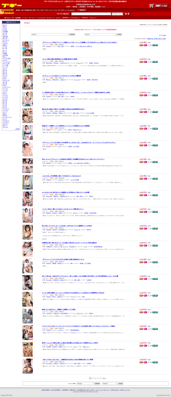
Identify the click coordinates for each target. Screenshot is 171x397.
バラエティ (61, 179)
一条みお (62, 79)
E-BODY (89, 280)
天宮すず (56, 363)
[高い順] (158, 38)
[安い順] (154, 38)
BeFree (89, 229)
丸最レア (61, 213)
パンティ (5, 98)
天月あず (48, 46)
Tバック (5, 75)
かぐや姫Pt (76, 146)
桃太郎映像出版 (98, 246)
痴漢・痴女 (76, 113)
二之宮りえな (63, 63)
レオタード (6, 120)
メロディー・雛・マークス (61, 246)
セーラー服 (6, 63)
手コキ (5, 77)
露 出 (5, 125)
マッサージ (6, 108)
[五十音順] (163, 38)
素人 (72, 263)
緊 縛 (5, 38)
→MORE (17, 129)
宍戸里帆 (48, 346)
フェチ (59, 129)
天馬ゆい (61, 113)
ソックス (5, 67)
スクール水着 (6, 58)
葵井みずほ (55, 79)
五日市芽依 (62, 229)
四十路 (5, 115)
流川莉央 (54, 113)
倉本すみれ (49, 63)
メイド (5, 112)
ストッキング (6, 61)
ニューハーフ (6, 87)
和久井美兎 (64, 313)
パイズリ (5, 88)
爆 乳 (5, 93)
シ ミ (5, 50)
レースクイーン (7, 117)
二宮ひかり (49, 313)
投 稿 (5, 82)
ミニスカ (5, 110)
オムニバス (79, 63)
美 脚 (5, 100)
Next (104, 378)
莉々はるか (49, 280)
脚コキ (5, 26)
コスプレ (5, 43)
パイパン (5, 90)
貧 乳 (5, 107)
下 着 (5, 46)
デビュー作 (6, 80)
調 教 (5, 73)
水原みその (57, 313)
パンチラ (5, 97)
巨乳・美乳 (61, 46)
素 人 (5, 56)
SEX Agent (95, 79)
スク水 (5, 60)
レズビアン (6, 122)
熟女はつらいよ (77, 129)
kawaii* (73, 96)
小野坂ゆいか (63, 196)
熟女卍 (70, 129)
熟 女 (5, 51)
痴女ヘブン (86, 346)
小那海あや (49, 246)
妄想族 (72, 46)
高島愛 (54, 263)
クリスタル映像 (90, 113)
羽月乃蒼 (48, 229)
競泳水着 (5, 36)
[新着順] (149, 38)
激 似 (5, 41)
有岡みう (61, 346)
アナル (5, 28)
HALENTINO (93, 213)
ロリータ (5, 127)
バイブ (5, 92)
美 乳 (5, 103)
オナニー (75, 213)
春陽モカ (56, 196)
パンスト (5, 95)
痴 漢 (5, 70)
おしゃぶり (77, 79)
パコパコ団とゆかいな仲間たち (84, 46)
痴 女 (5, 72)
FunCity (96, 63)
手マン (5, 78)
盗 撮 (5, 83)
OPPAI (91, 196)
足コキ (5, 25)
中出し (5, 85)
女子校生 (5, 55)
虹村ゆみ (48, 213)
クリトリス (6, 40)
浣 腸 (5, 33)
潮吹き (5, 45)
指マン (5, 114)
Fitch (83, 296)
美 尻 (5, 102)
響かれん (48, 79)
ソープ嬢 (5, 65)
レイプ (5, 119)
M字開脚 (5, 31)
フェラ (5, 105)
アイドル (73, 296)
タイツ (5, 68)
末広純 (59, 263)
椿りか (54, 296)
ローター (5, 124)
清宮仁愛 (56, 280)
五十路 (5, 30)
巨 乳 (5, 35)
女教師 (5, 53)
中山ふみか (49, 196)
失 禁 (5, 48)
